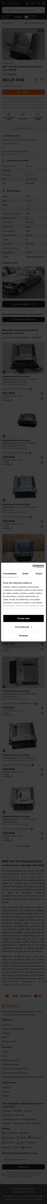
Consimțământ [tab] (9, 573)
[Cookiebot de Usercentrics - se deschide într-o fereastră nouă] (33, 566)
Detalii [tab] (25, 573)
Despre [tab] (39, 573)
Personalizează (22, 627)
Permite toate (23, 618)
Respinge (23, 635)
